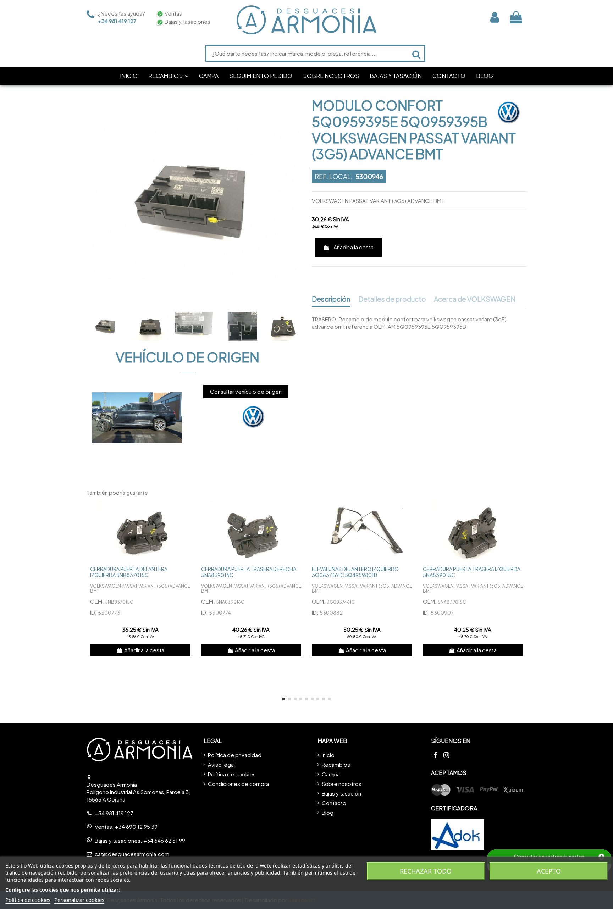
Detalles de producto (392, 299)
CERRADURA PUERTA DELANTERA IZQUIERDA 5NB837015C (128, 572)
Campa (331, 774)
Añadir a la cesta (353, 247)
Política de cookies (232, 774)
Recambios (336, 764)
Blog (327, 812)
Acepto (549, 871)
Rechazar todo (426, 871)
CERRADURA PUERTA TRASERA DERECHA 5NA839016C (248, 572)
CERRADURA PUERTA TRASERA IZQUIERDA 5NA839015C (471, 572)
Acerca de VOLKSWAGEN (474, 299)
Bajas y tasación (341, 793)
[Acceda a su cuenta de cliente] (495, 17)
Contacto (334, 802)
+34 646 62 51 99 (164, 840)
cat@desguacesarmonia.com (132, 853)
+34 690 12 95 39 (136, 826)
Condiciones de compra (238, 783)
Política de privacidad (234, 755)
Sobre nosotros (341, 783)
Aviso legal (221, 764)
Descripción (331, 299)
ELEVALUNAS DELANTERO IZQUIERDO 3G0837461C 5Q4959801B (355, 572)
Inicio (328, 755)
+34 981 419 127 (117, 20)
